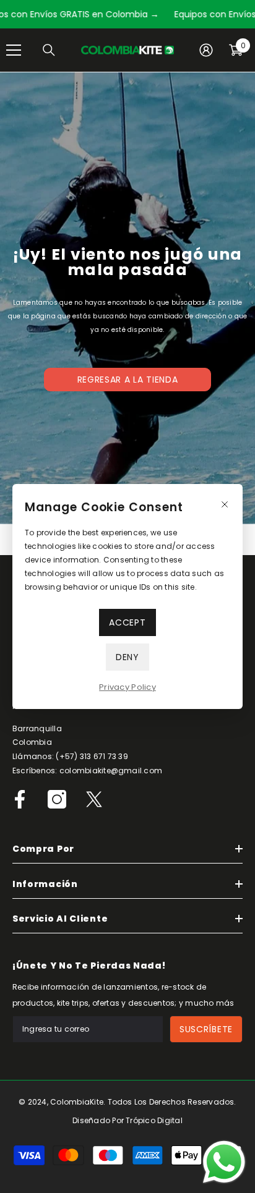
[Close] (224, 504)
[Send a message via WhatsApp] (224, 1162)
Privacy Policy (127, 687)
